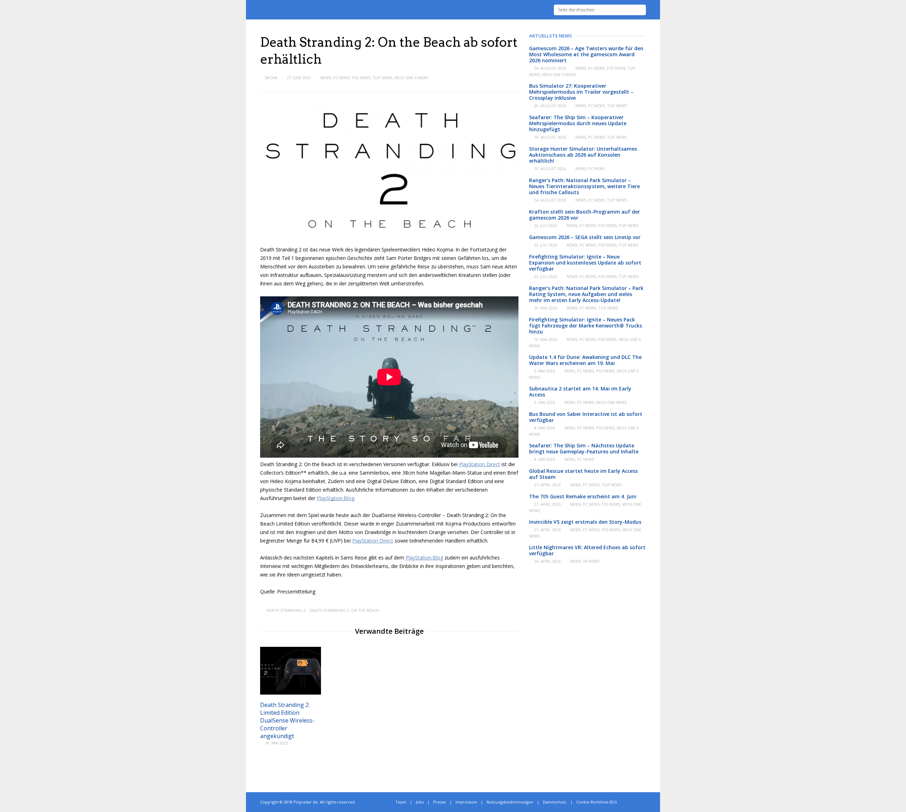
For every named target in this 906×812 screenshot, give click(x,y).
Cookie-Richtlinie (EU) (596, 802)
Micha (271, 77)
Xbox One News (611, 402)
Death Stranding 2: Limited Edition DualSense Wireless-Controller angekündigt (287, 720)
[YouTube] (644, 802)
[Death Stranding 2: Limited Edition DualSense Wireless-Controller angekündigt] (290, 692)
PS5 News (361, 77)
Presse (439, 802)
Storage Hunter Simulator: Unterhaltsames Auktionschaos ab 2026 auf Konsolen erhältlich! (583, 154)
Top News (382, 77)
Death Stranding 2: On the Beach (344, 610)
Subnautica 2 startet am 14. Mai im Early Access (580, 391)
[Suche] (641, 10)
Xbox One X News (411, 77)
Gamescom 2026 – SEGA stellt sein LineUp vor (585, 237)
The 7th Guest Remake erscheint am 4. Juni (582, 496)
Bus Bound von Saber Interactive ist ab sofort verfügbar (585, 417)
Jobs (420, 802)
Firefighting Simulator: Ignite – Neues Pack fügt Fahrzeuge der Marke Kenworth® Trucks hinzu (585, 325)
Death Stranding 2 (286, 610)
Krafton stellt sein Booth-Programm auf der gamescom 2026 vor (584, 214)
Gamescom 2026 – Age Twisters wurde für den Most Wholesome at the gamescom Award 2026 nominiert (586, 54)
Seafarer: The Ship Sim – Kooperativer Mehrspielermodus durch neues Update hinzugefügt (577, 123)
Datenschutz (555, 802)
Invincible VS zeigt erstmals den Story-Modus (585, 521)
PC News (341, 77)
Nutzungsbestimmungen (510, 802)
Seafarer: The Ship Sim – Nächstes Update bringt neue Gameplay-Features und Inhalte (583, 448)
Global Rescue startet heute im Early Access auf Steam (583, 474)
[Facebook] (636, 802)
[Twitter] (628, 802)
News (325, 77)
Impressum (466, 802)
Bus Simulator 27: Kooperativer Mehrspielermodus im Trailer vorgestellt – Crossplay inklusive (581, 91)
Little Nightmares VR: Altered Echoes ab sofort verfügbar (587, 550)
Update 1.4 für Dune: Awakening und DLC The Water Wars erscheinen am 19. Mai (585, 360)
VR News (591, 561)
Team (400, 802)
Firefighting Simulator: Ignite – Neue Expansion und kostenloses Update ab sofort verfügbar (585, 262)
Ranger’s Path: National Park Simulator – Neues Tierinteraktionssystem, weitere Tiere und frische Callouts (584, 186)
